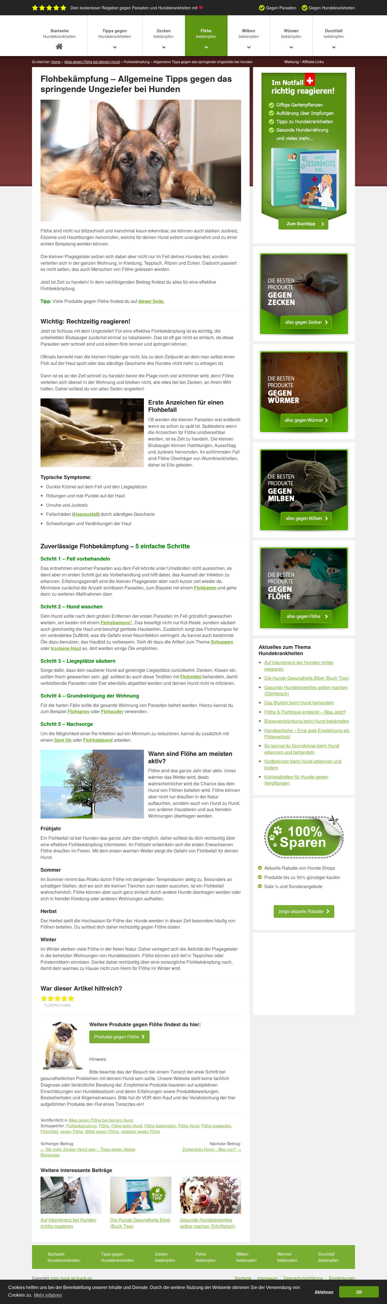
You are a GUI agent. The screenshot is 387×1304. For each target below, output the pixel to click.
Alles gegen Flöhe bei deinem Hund (92, 61)
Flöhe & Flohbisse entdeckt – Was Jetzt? (305, 712)
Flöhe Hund (188, 1125)
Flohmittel (49, 1131)
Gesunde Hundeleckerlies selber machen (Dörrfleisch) (207, 1223)
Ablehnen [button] (324, 1292)
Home (56, 61)
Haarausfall (86, 514)
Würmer (291, 33)
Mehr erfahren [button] (48, 1295)
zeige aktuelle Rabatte (301, 911)
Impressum (268, 1278)
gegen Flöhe (71, 1131)
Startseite (59, 33)
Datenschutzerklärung (303, 1278)
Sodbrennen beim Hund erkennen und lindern (302, 764)
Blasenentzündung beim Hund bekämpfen (306, 721)
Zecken (164, 33)
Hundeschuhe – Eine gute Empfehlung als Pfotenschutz (306, 733)
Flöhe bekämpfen (160, 1125)
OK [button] (359, 1292)
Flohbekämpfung (81, 1125)
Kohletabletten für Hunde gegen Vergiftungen (296, 779)
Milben (249, 33)
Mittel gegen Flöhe (102, 1131)
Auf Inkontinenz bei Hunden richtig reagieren (68, 1223)
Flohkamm (205, 587)
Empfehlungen (342, 1278)
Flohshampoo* (116, 622)
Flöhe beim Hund (126, 1125)
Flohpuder (112, 711)
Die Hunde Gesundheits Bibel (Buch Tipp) (140, 1223)
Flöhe (206, 33)
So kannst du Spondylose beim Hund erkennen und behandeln (301, 748)
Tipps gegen (114, 33)
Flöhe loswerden (216, 1125)
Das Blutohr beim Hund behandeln (299, 702)
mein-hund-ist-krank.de (71, 1278)
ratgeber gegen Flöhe (140, 1131)
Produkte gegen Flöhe (116, 1036)
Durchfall (334, 33)
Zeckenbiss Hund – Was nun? (211, 1149)
